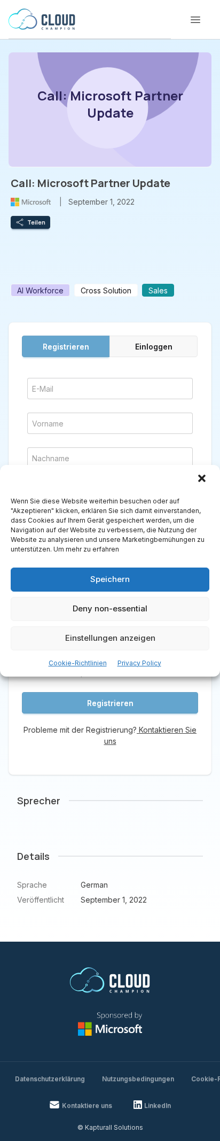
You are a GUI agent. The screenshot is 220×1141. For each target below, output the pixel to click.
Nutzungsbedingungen (138, 1079)
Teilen (36, 222)
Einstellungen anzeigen (110, 638)
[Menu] (195, 19)
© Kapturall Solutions (110, 1127)
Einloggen (153, 346)
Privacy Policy (139, 663)
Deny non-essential (110, 608)
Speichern (110, 579)
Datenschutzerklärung (50, 1079)
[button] (203, 479)
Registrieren (66, 346)
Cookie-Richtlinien (78, 663)
